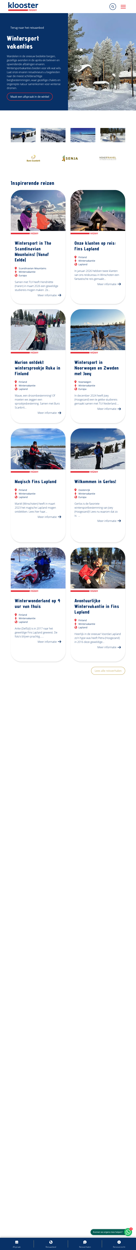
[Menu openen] (123, 6)
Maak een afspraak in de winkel (29, 96)
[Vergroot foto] (23, 135)
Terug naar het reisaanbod (27, 28)
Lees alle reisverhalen (108, 671)
